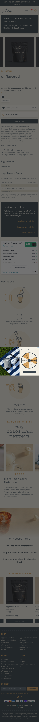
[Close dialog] (38, 347)
